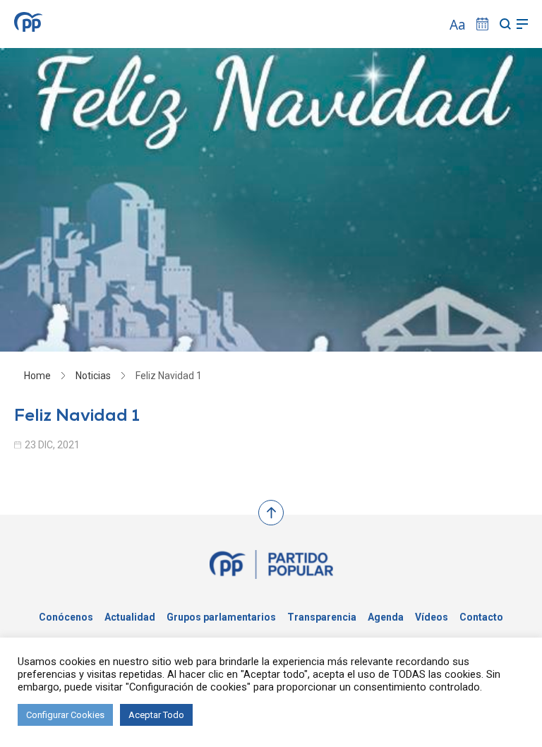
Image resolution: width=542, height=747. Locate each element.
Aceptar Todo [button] (156, 715)
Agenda (386, 617)
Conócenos (66, 617)
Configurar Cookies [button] (65, 715)
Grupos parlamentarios (221, 617)
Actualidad (129, 617)
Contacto (481, 617)
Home (37, 375)
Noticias (93, 375)
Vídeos (431, 617)
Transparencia (321, 617)
